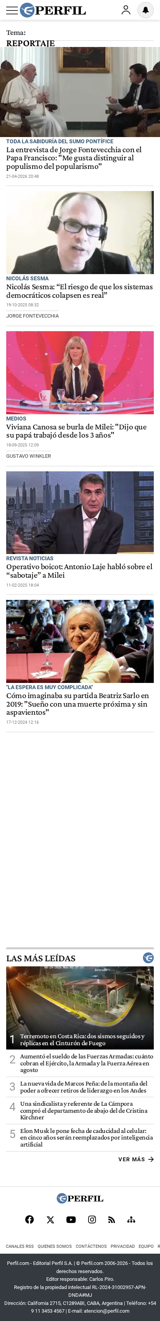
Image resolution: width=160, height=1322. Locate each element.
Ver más (131, 1159)
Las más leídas (40, 957)
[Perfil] (80, 1201)
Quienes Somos (55, 1246)
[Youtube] (71, 1220)
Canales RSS (20, 1246)
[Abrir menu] (12, 10)
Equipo (146, 1246)
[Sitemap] (131, 1220)
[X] (50, 1220)
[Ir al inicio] (53, 10)
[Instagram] (92, 1220)
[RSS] (111, 1220)
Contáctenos (91, 1246)
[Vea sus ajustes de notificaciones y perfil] (145, 10)
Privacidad (123, 1246)
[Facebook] (29, 1220)
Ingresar (126, 10)
